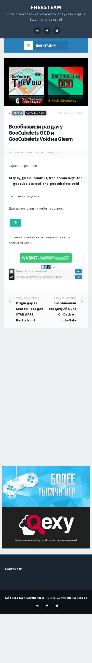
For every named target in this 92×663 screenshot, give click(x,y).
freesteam (24, 152)
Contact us (14, 569)
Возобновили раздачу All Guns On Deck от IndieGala (62, 309)
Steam (17, 113)
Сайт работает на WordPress (24, 597)
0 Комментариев (73, 113)
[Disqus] (46, 402)
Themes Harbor (76, 597)
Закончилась (35, 113)
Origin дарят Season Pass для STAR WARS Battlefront (29, 309)
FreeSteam (46, 7)
